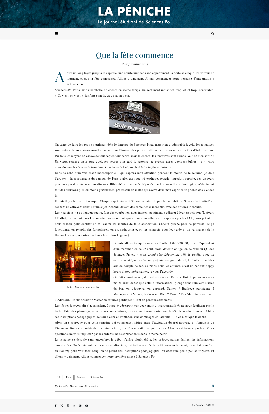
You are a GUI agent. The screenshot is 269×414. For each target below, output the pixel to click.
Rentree (81, 377)
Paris (68, 377)
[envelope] (80, 405)
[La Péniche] (134, 14)
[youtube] (86, 405)
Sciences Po (96, 377)
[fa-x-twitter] (62, 405)
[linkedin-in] (74, 405)
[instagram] (68, 405)
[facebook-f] (56, 405)
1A (58, 377)
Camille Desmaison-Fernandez (78, 386)
